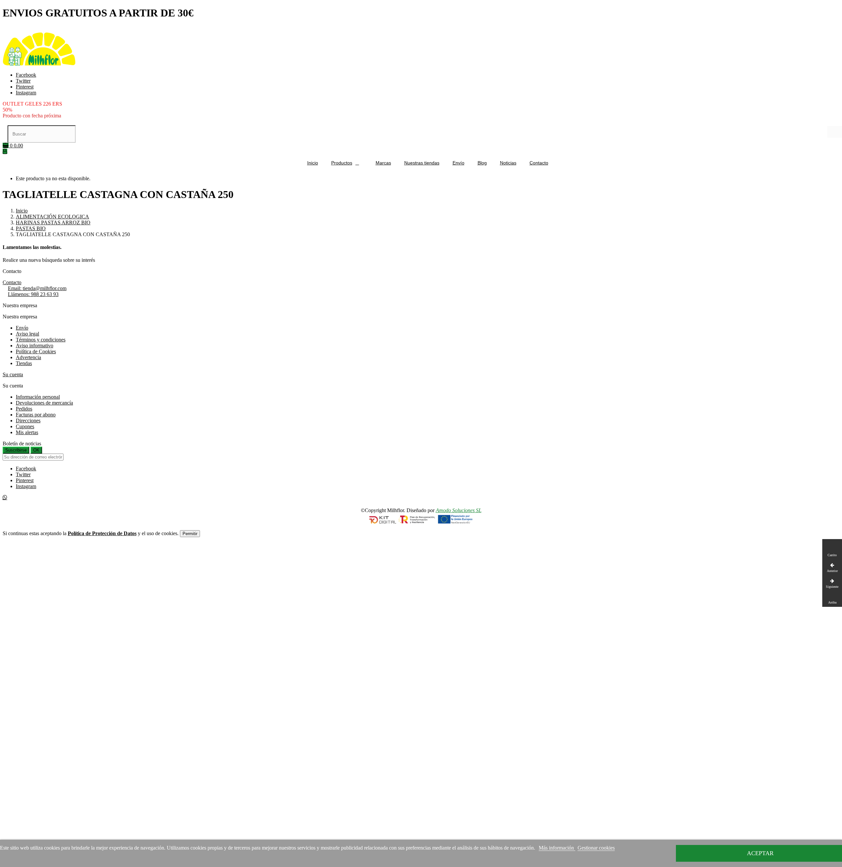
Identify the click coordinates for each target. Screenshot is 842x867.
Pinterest (25, 86)
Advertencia (28, 357)
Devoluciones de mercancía (44, 403)
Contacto (12, 282)
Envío (22, 328)
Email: (37, 288)
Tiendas (24, 363)
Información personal (38, 397)
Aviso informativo (34, 345)
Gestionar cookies (596, 848)
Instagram (26, 92)
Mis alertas (27, 432)
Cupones (25, 426)
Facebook (26, 75)
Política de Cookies (36, 351)
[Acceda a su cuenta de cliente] (5, 151)
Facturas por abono (36, 414)
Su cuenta (13, 374)
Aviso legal (27, 333)
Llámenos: (33, 294)
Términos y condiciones (40, 339)
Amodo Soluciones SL (459, 510)
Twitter (23, 81)
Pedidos (24, 408)
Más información (557, 848)
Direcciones (28, 420)
